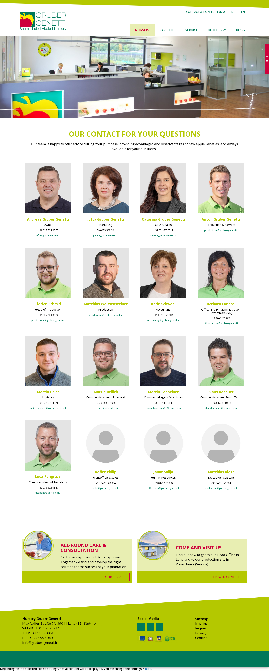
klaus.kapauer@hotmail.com (221, 408)
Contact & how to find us (206, 12)
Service (191, 30)
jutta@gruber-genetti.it (105, 235)
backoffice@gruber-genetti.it (221, 488)
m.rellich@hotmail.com (106, 408)
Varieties (167, 30)
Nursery (142, 30)
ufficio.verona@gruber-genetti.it (221, 323)
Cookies (201, 638)
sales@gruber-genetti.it (163, 235)
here (148, 669)
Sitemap (201, 618)
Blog (240, 30)
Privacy (200, 633)
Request (201, 628)
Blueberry (217, 30)
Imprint (201, 623)
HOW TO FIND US (227, 577)
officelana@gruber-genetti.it (163, 488)
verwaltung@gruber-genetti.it (163, 320)
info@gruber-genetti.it (48, 235)
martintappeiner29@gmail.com (163, 408)
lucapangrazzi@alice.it (47, 492)
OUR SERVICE (115, 577)
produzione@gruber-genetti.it (221, 230)
